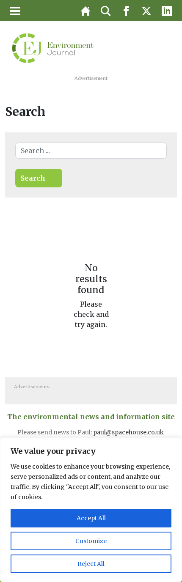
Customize (91, 541)
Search (32, 178)
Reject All (91, 564)
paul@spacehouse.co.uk (129, 432)
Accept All (91, 518)
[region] (91, 509)
